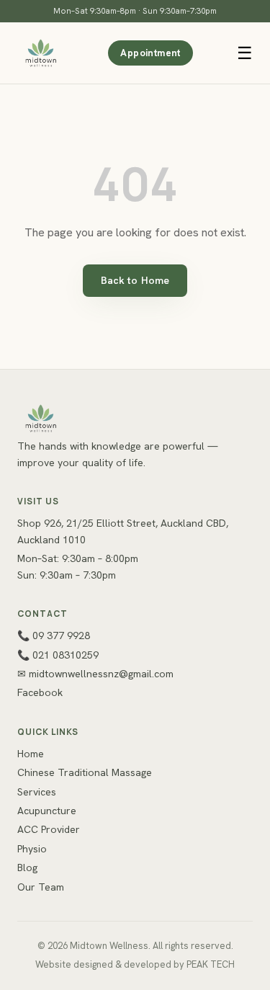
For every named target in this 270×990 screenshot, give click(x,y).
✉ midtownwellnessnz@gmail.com (95, 673)
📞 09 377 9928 (53, 635)
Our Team (40, 886)
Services (36, 791)
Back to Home (135, 280)
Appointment (150, 53)
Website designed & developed (103, 964)
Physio (32, 848)
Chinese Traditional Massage (84, 772)
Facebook (40, 692)
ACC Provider (48, 829)
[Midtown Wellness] (40, 53)
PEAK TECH (210, 964)
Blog (27, 867)
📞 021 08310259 (58, 654)
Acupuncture (46, 810)
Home (30, 753)
